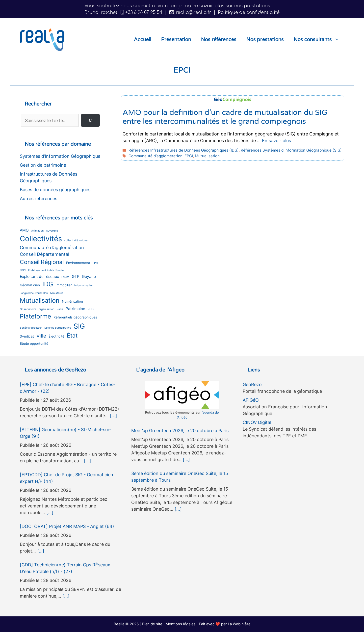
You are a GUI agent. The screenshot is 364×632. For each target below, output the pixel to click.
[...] (113, 415)
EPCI (188, 156)
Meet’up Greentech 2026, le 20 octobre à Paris (180, 430)
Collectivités (41, 238)
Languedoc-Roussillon (34, 293)
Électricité (56, 336)
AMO (24, 230)
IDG (47, 284)
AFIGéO (251, 400)
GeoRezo (252, 384)
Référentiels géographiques (75, 317)
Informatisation (83, 285)
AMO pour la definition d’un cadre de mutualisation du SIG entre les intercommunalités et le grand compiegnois (225, 117)
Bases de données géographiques (55, 189)
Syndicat (27, 336)
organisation (46, 309)
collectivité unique (75, 240)
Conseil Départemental (44, 254)
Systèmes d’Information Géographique (60, 156)
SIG (79, 326)
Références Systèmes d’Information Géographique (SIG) (291, 150)
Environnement (78, 263)
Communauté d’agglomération (155, 156)
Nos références (218, 40)
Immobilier (63, 285)
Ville (41, 336)
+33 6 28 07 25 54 (143, 12)
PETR (91, 309)
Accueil (142, 40)
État (72, 335)
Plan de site (152, 624)
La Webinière (239, 624)
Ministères (56, 293)
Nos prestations (265, 40)
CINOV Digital (257, 422)
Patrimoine (75, 308)
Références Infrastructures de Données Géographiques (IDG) (184, 150)
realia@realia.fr (193, 12)
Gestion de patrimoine (43, 165)
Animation (37, 230)
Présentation (176, 40)
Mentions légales (181, 624)
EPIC (23, 270)
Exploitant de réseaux (39, 276)
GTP (75, 276)
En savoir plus (276, 140)
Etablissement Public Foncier (46, 270)
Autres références (38, 198)
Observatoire (28, 309)
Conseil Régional (42, 262)
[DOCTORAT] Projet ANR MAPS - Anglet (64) (67, 526)
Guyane (89, 276)
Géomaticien (30, 285)
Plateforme (35, 316)
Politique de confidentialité (249, 12)
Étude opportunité (34, 343)
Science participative (57, 327)
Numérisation (72, 301)
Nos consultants (313, 40)
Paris (60, 309)
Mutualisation (207, 156)
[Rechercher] (90, 120)
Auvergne (52, 230)
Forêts (65, 277)
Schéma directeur (31, 327)
